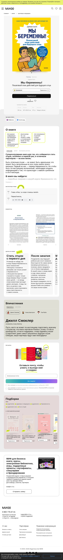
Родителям (10, 402)
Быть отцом (22, 405)
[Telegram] (36, 551)
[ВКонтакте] (30, 551)
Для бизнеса (22, 535)
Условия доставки (6, 533)
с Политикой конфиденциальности (30, 556)
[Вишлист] (56, 8)
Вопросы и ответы (6, 527)
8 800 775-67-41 (8, 510)
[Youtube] (27, 551)
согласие (13, 383)
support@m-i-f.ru (26, 513)
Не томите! (31, 379)
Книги (13, 13)
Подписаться (31, 96)
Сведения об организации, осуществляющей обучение (43, 528)
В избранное (30, 101)
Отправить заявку (19, 490)
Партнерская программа (25, 530)
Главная (6, 13)
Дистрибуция (22, 533)
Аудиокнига (35, 402)
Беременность (45, 402)
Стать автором (23, 527)
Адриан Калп (31, 79)
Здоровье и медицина (24, 13)
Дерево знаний (6, 530)
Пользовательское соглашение (44, 531)
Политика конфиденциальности (44, 534)
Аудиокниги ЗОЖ (12, 405)
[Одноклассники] (33, 551)
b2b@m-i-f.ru (10, 485)
